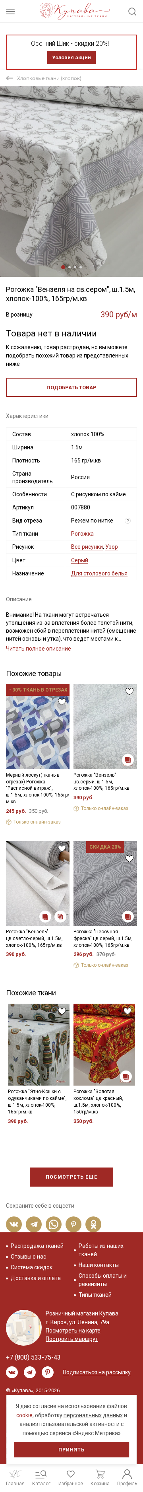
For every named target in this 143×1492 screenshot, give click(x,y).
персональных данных (93, 1415)
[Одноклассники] (93, 1224)
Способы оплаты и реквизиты (103, 1279)
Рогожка (82, 533)
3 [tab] (75, 267)
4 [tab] (80, 267)
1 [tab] (63, 267)
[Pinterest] (73, 1224)
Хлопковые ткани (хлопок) (49, 78)
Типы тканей (95, 1295)
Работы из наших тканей (101, 1250)
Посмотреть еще (71, 1177)
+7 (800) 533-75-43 (33, 1357)
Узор (111, 547)
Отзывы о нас (28, 1256)
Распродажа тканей (37, 1246)
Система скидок (31, 1267)
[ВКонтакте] (14, 1224)
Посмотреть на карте (73, 1330)
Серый (79, 560)
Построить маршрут (72, 1339)
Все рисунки (87, 547)
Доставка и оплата (36, 1278)
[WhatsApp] (54, 1224)
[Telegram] (34, 1224)
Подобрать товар (71, 387)
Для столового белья (99, 573)
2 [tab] (69, 267)
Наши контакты (99, 1265)
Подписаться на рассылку (97, 1372)
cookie (24, 1415)
